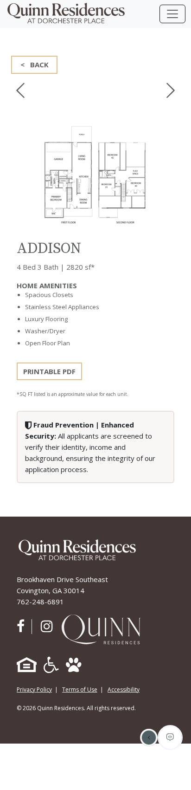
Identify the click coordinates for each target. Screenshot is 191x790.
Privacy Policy (34, 689)
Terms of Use (79, 689)
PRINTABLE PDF (49, 371)
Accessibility (124, 689)
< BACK (34, 64)
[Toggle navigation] (172, 14)
